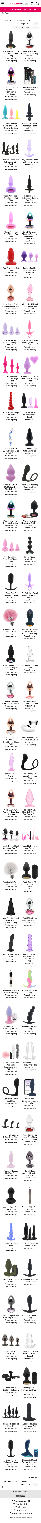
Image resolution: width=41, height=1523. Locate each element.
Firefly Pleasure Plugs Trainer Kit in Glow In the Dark (11, 126)
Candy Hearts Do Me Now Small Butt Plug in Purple (29, 379)
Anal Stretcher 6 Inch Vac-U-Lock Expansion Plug (11, 920)
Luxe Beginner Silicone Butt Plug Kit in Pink (10, 379)
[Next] (35, 23)
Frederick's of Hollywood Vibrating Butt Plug (30, 198)
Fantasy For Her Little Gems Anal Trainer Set (29, 270)
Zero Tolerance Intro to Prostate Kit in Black (11, 162)
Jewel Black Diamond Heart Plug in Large (30, 1173)
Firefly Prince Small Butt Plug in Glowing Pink (30, 342)
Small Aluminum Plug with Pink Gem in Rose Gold (30, 704)
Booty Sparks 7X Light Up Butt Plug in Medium (29, 1390)
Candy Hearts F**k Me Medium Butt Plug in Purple (10, 487)
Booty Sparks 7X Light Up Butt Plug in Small (29, 884)
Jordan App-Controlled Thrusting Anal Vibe (30, 1101)
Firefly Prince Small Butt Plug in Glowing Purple (30, 595)
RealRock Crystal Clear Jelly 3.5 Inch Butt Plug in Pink (29, 812)
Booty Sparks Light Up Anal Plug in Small (11, 667)
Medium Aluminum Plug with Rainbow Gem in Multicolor (11, 523)
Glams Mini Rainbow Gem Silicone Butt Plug (11, 53)
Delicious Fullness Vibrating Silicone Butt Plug (29, 126)
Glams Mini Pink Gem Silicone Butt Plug (11, 234)
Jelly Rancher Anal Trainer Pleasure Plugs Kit (29, 415)
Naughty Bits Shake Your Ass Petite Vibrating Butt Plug (30, 631)
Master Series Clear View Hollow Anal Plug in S (30, 1354)
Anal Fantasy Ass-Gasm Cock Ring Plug (29, 776)
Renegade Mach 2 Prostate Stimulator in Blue (29, 1462)
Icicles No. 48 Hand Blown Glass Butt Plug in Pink (30, 306)
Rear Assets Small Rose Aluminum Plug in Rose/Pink (10, 306)
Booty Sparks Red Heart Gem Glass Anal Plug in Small (29, 1137)
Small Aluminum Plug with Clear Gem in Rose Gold (11, 812)
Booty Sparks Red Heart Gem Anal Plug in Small (29, 53)
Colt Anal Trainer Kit (30, 1243)
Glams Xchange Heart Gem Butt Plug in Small (29, 523)
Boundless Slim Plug (29, 1279)
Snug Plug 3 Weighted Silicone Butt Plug (11, 595)
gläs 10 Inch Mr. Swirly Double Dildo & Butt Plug (11, 451)
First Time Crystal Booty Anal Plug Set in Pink (11, 559)
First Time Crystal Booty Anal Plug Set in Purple (11, 342)
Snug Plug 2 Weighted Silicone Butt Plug (11, 1462)
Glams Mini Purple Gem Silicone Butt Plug (10, 198)
